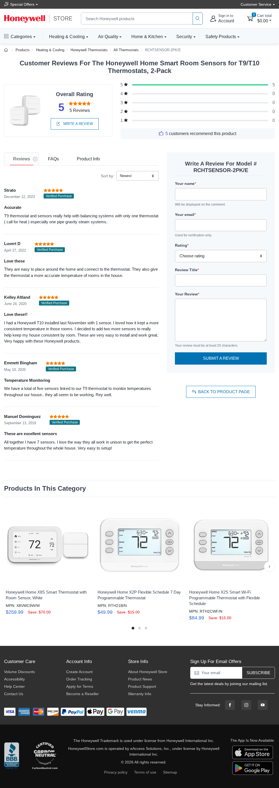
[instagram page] (246, 705)
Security (184, 36)
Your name (185, 183)
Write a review (77, 124)
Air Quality (108, 36)
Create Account (79, 672)
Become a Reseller (82, 694)
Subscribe (258, 672)
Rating (182, 245)
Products (23, 50)
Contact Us (13, 694)
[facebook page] (230, 705)
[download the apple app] (252, 752)
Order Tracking (79, 679)
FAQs (53, 159)
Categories (21, 36)
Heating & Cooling (67, 36)
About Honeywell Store (147, 672)
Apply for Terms (79, 686)
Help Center (14, 686)
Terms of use (145, 772)
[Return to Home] (6, 50)
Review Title (187, 270)
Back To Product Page (224, 391)
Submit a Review (221, 358)
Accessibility (14, 679)
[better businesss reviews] (11, 757)
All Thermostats (126, 50)
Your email (185, 214)
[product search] (198, 19)
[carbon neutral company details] (44, 757)
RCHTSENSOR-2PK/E (163, 50)
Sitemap (170, 772)
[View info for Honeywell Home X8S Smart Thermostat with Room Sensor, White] (48, 545)
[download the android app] (252, 767)
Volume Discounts (19, 672)
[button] (9, 566)
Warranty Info (139, 694)
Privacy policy (116, 772)
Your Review (187, 294)
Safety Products (220, 36)
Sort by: (107, 176)
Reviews (21, 159)
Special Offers (22, 4)
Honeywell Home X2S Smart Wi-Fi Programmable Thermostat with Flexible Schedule (224, 598)
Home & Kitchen (147, 36)
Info (88, 159)
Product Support (142, 686)
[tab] (21, 159)
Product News (140, 679)
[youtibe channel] (263, 705)
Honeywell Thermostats (89, 50)
